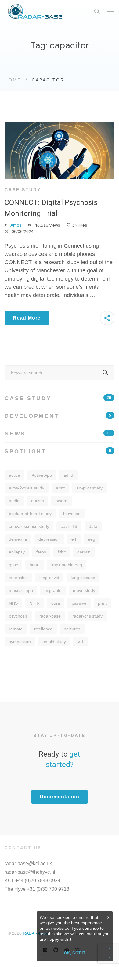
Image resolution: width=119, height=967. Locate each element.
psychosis (18, 616)
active (14, 475)
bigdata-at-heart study (30, 513)
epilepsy (17, 552)
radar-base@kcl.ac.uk (28, 863)
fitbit (62, 552)
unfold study (54, 641)
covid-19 (69, 526)
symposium (20, 641)
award (61, 500)
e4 (73, 539)
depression (49, 539)
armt (60, 487)
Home (13, 79)
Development (58, 416)
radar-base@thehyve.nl (30, 872)
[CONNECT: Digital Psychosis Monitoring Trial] (59, 126)
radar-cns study (87, 616)
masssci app (21, 590)
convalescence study (29, 526)
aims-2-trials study (26, 487)
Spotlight (58, 451)
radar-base (50, 616)
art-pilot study (89, 487)
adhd (68, 475)
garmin (84, 552)
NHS (13, 603)
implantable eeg (66, 564)
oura (55, 603)
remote (16, 628)
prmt (102, 603)
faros (41, 552)
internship (18, 577)
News (58, 434)
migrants (53, 590)
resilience (43, 628)
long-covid (49, 577)
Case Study (23, 189)
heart (35, 564)
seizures (72, 628)
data (93, 526)
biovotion (72, 513)
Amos (15, 225)
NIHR (34, 603)
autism (37, 500)
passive (79, 603)
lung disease (83, 577)
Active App (42, 475)
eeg (91, 539)
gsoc (13, 564)
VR (80, 641)
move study (84, 590)
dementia (18, 539)
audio (14, 500)
